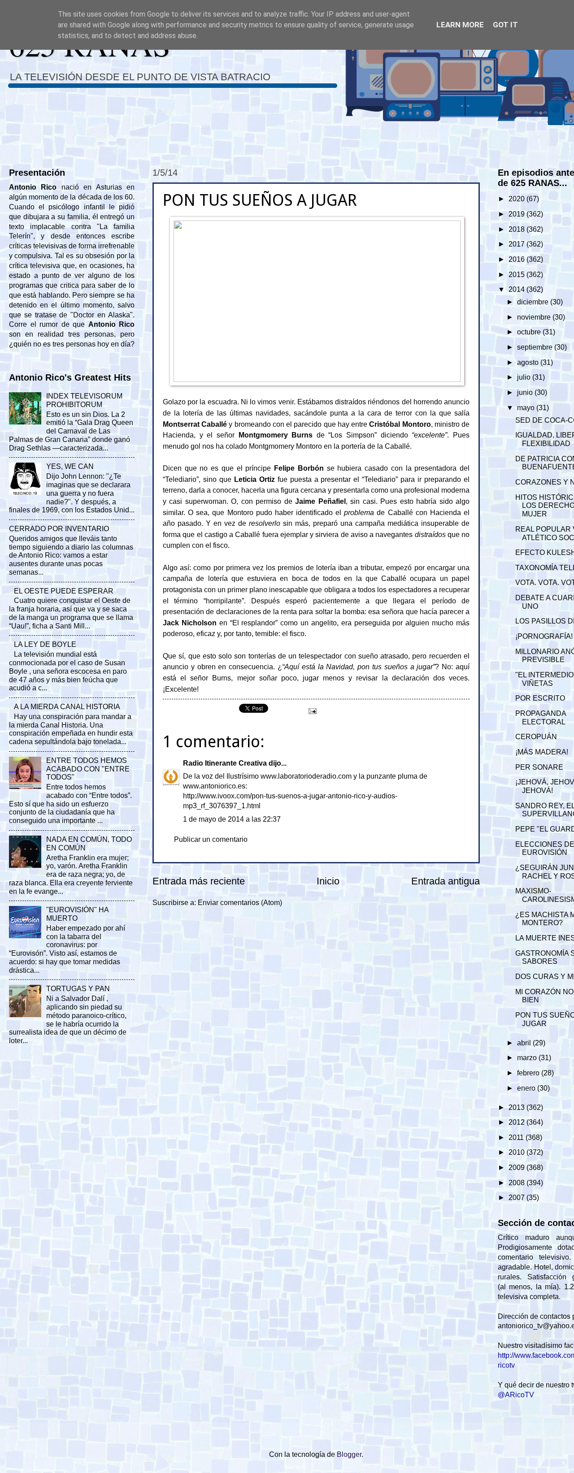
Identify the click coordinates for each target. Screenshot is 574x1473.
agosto (528, 362)
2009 (517, 1167)
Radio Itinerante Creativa (225, 763)
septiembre (535, 347)
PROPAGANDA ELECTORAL (540, 718)
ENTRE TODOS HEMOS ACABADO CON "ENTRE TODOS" (88, 769)
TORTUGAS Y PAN (78, 988)
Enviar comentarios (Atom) (240, 902)
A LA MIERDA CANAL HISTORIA (67, 707)
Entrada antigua (445, 881)
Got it (505, 24)
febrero (529, 1073)
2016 (517, 259)
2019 (517, 214)
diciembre (533, 302)
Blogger (349, 1454)
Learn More (460, 24)
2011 (517, 1137)
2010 (517, 1152)
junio (526, 392)
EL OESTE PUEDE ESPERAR (63, 591)
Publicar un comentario (211, 839)
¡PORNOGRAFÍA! (544, 636)
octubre (530, 332)
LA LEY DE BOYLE (45, 644)
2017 (517, 244)
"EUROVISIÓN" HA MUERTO (77, 914)
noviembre (534, 317)
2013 (517, 1107)
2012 (517, 1122)
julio (524, 377)
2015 (517, 274)
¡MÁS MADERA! (541, 752)
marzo (528, 1057)
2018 (517, 229)
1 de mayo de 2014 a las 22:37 (232, 819)
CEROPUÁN (536, 737)
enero (527, 1088)
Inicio (328, 881)
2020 (517, 199)
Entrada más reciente (198, 881)
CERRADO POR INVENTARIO (59, 529)
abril (525, 1043)
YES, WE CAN (70, 466)
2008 (517, 1183)
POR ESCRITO (540, 698)
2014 (517, 289)
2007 (517, 1197)
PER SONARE (539, 767)
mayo (526, 408)
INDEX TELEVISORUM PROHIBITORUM (84, 400)
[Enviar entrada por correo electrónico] (311, 710)
